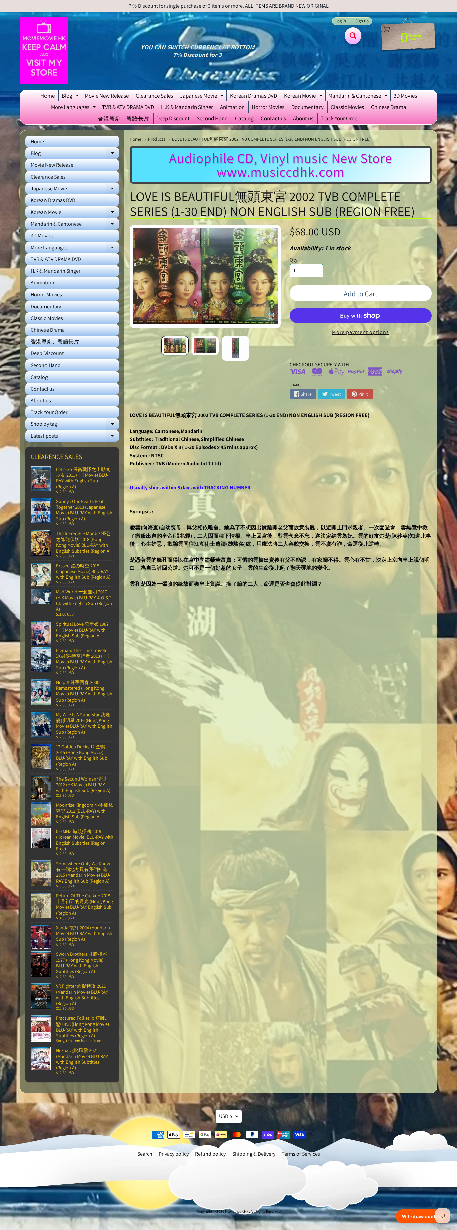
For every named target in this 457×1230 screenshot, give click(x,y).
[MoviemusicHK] (44, 50)
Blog (71, 96)
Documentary (307, 107)
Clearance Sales (154, 95)
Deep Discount (173, 118)
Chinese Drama (388, 107)
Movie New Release (107, 95)
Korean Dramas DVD (253, 95)
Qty (293, 259)
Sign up (362, 21)
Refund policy (210, 1153)
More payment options (360, 332)
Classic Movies (347, 107)
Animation (232, 107)
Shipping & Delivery (253, 1153)
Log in (340, 21)
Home (47, 95)
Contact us (273, 118)
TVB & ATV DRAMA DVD (128, 107)
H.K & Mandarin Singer (187, 107)
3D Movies (405, 95)
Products (156, 139)
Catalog (244, 118)
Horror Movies (268, 107)
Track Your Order (340, 118)
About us (303, 118)
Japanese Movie (202, 96)
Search (144, 1153)
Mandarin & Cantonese (358, 96)
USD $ (225, 1116)
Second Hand (212, 118)
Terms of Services (301, 1153)
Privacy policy (174, 1153)
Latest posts (75, 437)
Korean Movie (304, 96)
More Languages (74, 108)
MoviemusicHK (237, 1211)
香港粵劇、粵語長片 (123, 118)
